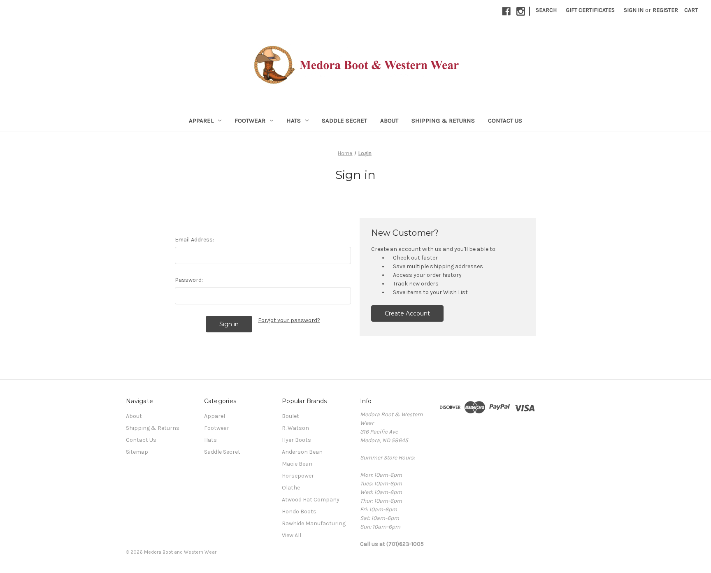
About (389, 120)
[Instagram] (520, 11)
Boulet (290, 416)
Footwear (250, 120)
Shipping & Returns (443, 120)
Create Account (407, 313)
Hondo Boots (299, 511)
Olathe (291, 487)
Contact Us (505, 120)
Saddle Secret (344, 120)
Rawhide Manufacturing (314, 523)
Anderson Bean (302, 451)
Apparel (201, 120)
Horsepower (298, 475)
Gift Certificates (590, 10)
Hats (293, 120)
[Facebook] (506, 11)
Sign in (634, 10)
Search (546, 10)
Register (665, 10)
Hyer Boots (296, 439)
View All (291, 535)
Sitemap (137, 451)
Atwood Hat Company (310, 499)
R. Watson (295, 428)
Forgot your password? (289, 320)
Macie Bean (297, 463)
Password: (189, 279)
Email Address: (194, 239)
